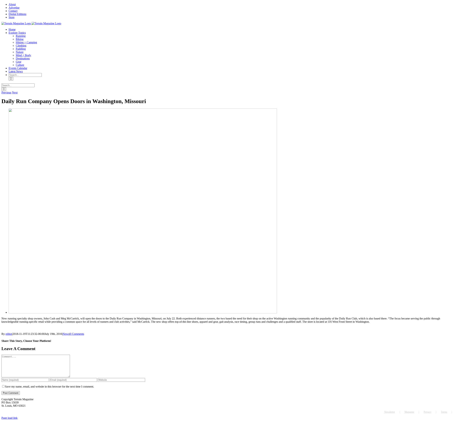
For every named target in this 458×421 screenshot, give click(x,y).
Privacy (427, 412)
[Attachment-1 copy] (143, 312)
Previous (6, 92)
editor (9, 333)
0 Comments (77, 333)
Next (15, 92)
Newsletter (389, 412)
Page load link (9, 417)
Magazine (409, 412)
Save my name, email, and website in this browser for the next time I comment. (49, 386)
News (66, 333)
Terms (444, 412)
